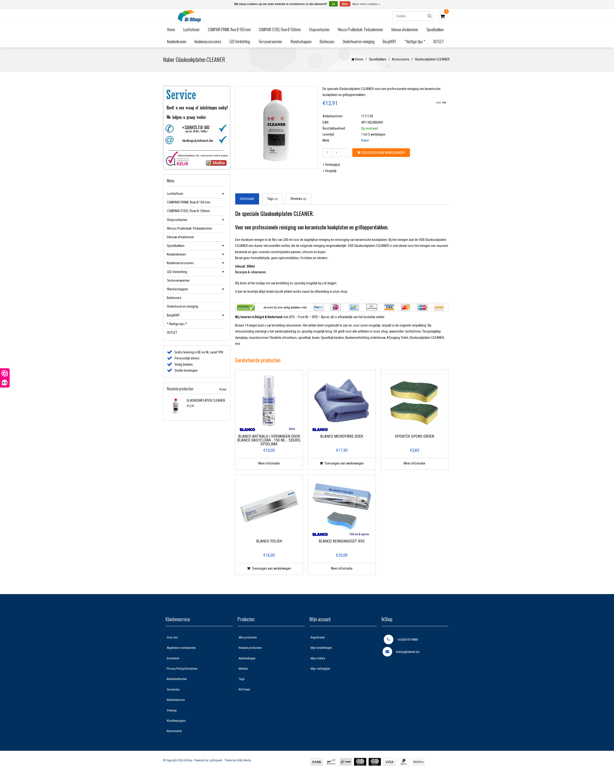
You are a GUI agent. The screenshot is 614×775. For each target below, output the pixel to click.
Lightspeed (215, 760)
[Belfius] (419, 762)
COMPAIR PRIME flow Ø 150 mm (229, 29)
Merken (243, 668)
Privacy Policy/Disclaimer (182, 668)
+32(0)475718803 (407, 639)
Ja (333, 4)
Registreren (318, 637)
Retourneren (174, 731)
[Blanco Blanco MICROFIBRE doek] (341, 402)
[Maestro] (375, 762)
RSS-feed (244, 689)
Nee (345, 4)
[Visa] (389, 762)
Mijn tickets (318, 658)
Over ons (172, 637)
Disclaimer (173, 658)
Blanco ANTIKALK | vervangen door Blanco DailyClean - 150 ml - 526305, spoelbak (269, 440)
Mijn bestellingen (321, 648)
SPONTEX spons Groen (414, 437)
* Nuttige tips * (414, 41)
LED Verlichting (240, 41)
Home (171, 29)
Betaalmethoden (177, 679)
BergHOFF (389, 41)
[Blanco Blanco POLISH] (269, 507)
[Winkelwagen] (442, 16)
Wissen (222, 389)
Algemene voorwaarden (181, 648)
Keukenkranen (176, 41)
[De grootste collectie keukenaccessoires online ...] (231, 16)
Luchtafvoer (191, 29)
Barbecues (327, 41)
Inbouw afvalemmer (404, 29)
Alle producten (248, 637)
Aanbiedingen (247, 658)
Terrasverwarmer (270, 41)
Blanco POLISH (269, 541)
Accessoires (400, 59)
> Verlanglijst (331, 165)
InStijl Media (243, 760)
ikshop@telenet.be (407, 652)
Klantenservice (176, 700)
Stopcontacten (319, 29)
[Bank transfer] (317, 762)
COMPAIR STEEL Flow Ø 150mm (280, 29)
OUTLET (438, 41)
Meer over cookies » (366, 4)
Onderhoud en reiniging (359, 41)
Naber (365, 140)
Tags (272, 199)
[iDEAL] (346, 762)
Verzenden (173, 689)
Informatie (247, 199)
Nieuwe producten (250, 648)
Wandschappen (301, 41)
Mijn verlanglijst (320, 668)
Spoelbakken (435, 29)
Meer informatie (269, 463)
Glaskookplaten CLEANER (206, 400)
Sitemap (172, 710)
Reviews (298, 199)
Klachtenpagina (176, 720)
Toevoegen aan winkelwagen (382, 153)
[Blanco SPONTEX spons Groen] (414, 402)
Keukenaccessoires (208, 41)
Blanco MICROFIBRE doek (341, 437)
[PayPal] (404, 762)
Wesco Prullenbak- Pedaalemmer (360, 29)
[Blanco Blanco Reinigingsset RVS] (341, 507)
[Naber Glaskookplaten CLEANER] (176, 406)
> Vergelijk (330, 171)
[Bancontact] (331, 762)
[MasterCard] (360, 762)
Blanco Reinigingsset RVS (342, 541)
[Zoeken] (429, 16)
